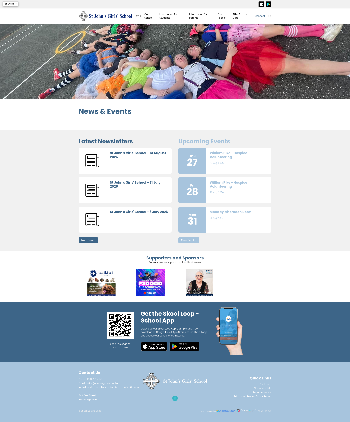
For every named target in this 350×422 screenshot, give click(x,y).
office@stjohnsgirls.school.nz (102, 383)
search (270, 16)
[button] (11, 4)
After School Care (240, 16)
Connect (260, 16)
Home (137, 16)
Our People (222, 16)
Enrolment (265, 384)
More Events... (188, 240)
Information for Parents (198, 16)
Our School (148, 16)
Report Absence (262, 392)
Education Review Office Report (252, 396)
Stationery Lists (262, 388)
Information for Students (168, 16)
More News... (88, 240)
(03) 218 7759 (94, 379)
